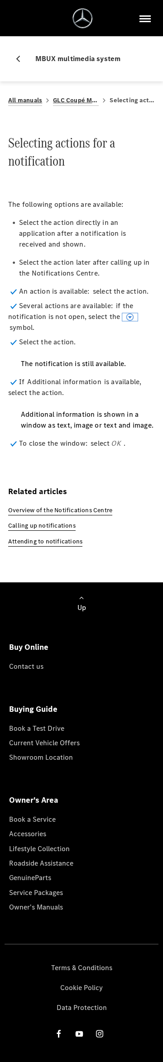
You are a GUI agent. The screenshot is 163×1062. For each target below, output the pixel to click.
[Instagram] (99, 1033)
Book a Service (32, 819)
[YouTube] (79, 1033)
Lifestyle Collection (39, 848)
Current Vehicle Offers (44, 743)
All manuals (25, 100)
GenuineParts (30, 877)
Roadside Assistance (41, 863)
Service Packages (36, 892)
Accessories (27, 833)
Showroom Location (41, 757)
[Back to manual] (21, 58)
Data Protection (82, 1007)
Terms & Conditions (81, 967)
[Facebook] (58, 1033)
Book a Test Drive (36, 728)
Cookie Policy (81, 987)
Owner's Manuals (36, 907)
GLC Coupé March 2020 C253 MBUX (76, 100)
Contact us (26, 666)
